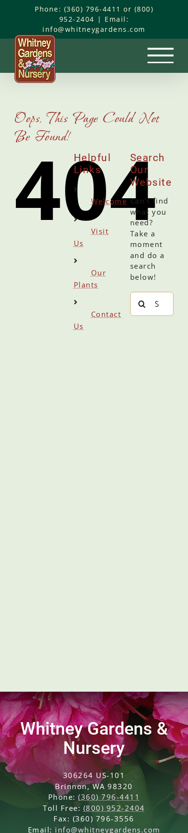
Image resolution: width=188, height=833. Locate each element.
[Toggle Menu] (160, 55)
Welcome (109, 201)
